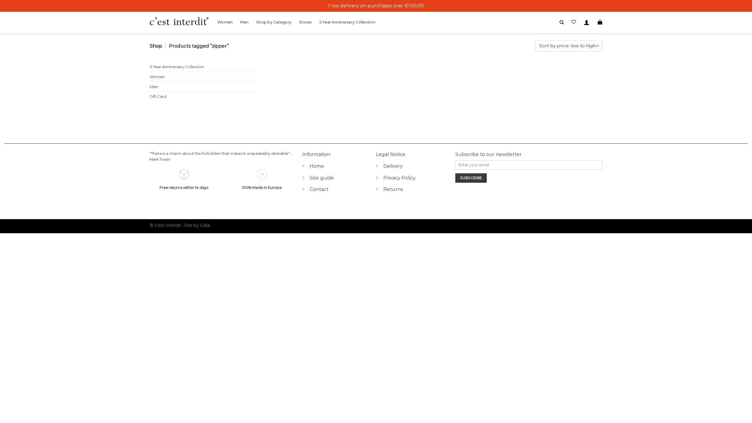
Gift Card (158, 96)
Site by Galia (197, 225)
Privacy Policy (399, 178)
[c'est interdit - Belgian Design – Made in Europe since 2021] (179, 21)
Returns (393, 189)
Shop (156, 46)
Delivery (393, 166)
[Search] (562, 22)
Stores (305, 22)
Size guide (322, 178)
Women (225, 22)
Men (244, 22)
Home (317, 166)
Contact (319, 189)
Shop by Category (273, 22)
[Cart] (599, 22)
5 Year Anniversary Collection (347, 22)
